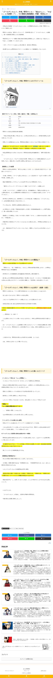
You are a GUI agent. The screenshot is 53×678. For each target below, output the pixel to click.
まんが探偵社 (26, 2)
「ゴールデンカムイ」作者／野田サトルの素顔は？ (15, 63)
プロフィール (26, 670)
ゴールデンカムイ (6, 528)
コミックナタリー (13, 107)
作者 (17, 528)
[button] (49, 334)
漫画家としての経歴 (12, 61)
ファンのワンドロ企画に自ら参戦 (15, 71)
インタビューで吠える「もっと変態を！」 (18, 69)
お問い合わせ (43, 670)
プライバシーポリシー (9, 670)
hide (22, 54)
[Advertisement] (26, 242)
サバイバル (13, 528)
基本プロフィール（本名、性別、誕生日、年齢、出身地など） (23, 59)
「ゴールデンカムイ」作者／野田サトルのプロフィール (16, 57)
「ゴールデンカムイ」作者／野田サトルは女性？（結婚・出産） (18, 65)
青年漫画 (21, 528)
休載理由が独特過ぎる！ (13, 73)
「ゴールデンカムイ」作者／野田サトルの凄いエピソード (17, 67)
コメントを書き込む (26, 659)
